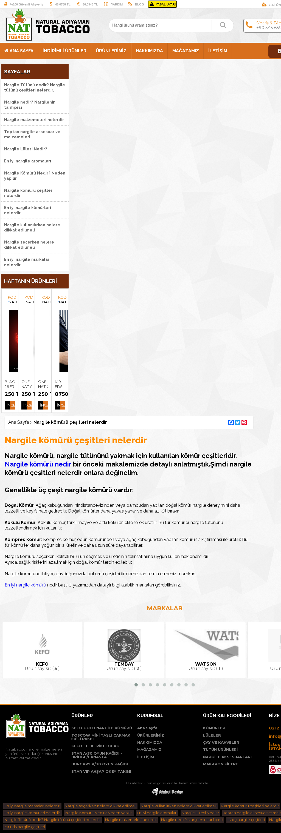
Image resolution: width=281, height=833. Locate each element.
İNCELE (4, 405)
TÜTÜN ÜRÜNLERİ (220, 749)
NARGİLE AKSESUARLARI (227, 757)
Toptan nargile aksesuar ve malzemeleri (32, 134)
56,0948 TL (90, 4)
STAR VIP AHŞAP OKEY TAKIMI (101, 771)
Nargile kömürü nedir (39, 464)
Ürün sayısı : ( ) (52, 666)
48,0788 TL (63, 4)
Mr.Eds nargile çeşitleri (24, 827)
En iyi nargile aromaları (27, 161)
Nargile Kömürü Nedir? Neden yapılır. (34, 176)
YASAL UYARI (166, 4)
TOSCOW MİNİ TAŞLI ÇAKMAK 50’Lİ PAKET (100, 737)
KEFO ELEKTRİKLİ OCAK (95, 746)
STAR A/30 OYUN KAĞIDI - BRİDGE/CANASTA (96, 755)
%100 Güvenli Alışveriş (26, 4)
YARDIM (117, 4)
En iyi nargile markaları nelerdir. (27, 262)
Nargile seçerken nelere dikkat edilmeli (29, 245)
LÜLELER (212, 735)
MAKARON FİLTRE (220, 764)
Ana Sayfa (147, 728)
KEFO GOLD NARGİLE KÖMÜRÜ (101, 728)
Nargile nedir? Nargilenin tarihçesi (29, 105)
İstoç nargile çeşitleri (246, 819)
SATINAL (9, 405)
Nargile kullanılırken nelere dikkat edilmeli (32, 227)
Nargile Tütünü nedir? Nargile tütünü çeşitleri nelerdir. (34, 87)
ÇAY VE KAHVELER (221, 742)
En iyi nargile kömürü (25, 585)
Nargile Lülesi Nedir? (25, 149)
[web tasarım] (167, 794)
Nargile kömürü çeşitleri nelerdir (29, 193)
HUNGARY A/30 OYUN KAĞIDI (99, 764)
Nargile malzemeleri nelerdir (34, 119)
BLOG (139, 4)
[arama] (223, 25)
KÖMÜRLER (214, 728)
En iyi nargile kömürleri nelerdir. (27, 210)
